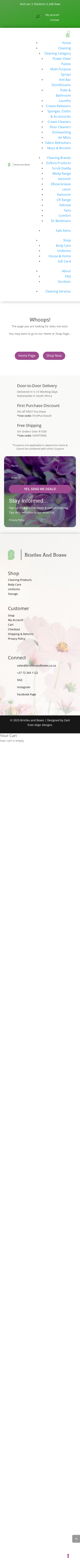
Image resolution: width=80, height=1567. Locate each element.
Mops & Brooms (59, 148)
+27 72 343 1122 (27, 673)
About (66, 271)
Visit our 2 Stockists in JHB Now (40, 4)
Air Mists (64, 137)
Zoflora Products (58, 163)
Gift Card (64, 261)
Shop (67, 240)
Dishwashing (61, 132)
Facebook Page (26, 694)
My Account (15, 620)
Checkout (14, 629)
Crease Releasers (58, 106)
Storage (13, 594)
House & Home (60, 256)
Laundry (65, 101)
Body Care (63, 245)
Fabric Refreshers (58, 143)
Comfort (65, 215)
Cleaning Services (58, 291)
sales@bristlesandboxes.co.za (36, 665)
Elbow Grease (61, 184)
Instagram (23, 687)
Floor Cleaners (60, 127)
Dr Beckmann (61, 221)
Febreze (65, 205)
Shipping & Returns (20, 634)
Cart (10, 624)
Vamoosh (64, 194)
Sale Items (63, 230)
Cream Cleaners (59, 122)
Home (66, 43)
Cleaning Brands (59, 158)
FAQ (68, 276)
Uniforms (64, 251)
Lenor (66, 189)
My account (52, 15)
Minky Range (61, 173)
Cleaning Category (57, 53)
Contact (54, 20)
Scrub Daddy (61, 168)
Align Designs (43, 725)
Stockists (64, 281)
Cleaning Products (20, 580)
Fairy (67, 210)
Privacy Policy (17, 520)
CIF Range (64, 200)
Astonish (64, 179)
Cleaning (64, 48)
